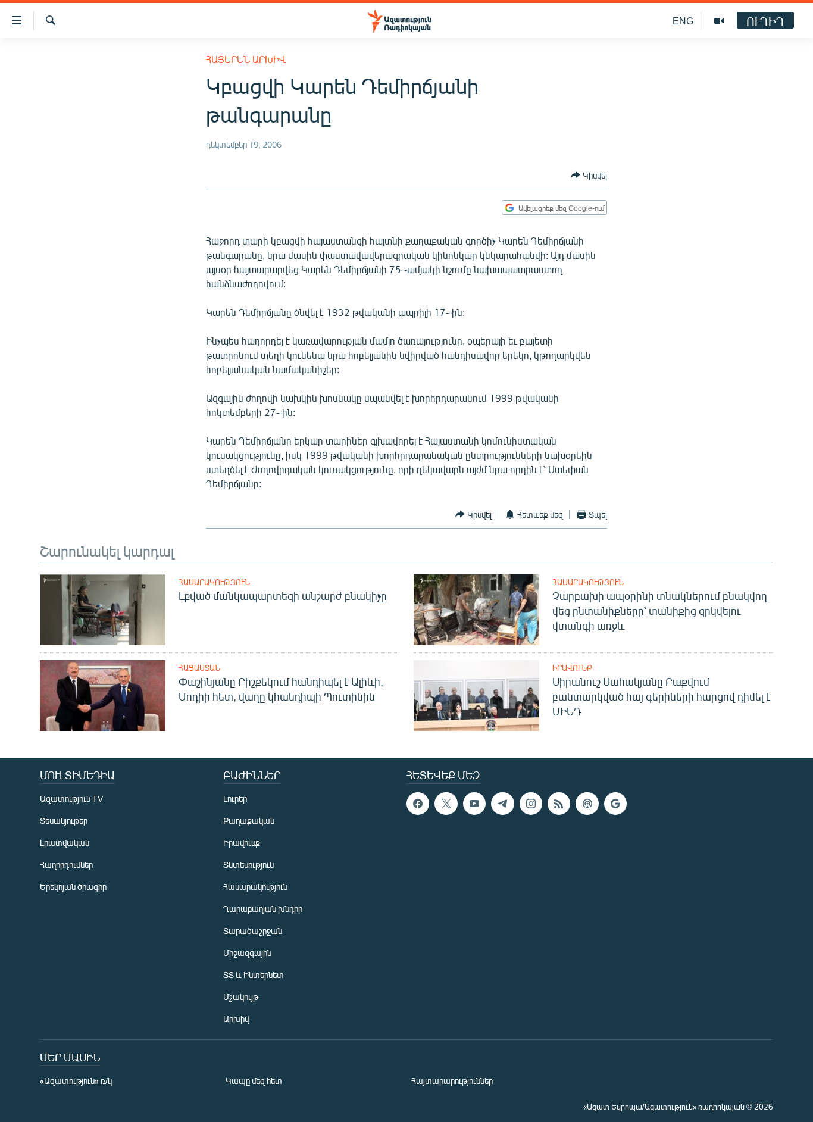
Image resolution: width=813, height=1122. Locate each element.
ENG (683, 20)
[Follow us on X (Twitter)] (445, 803)
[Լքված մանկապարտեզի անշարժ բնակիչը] (102, 609)
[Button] (589, 175)
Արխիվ (236, 1019)
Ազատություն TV (71, 798)
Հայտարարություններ (452, 1081)
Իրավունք (572, 668)
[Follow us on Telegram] (502, 803)
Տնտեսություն (248, 865)
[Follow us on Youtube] (474, 803)
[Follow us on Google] (615, 803)
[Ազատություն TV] (719, 21)
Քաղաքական (248, 820)
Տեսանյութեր (63, 820)
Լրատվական (64, 842)
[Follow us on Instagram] (531, 803)
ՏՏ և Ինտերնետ (253, 975)
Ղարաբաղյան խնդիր (262, 909)
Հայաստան (199, 668)
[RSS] (559, 803)
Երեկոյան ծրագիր (73, 887)
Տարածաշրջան (252, 931)
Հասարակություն (214, 582)
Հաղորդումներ (66, 865)
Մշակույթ (240, 997)
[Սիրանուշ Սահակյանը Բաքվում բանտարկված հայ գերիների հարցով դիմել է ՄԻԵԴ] (476, 695)
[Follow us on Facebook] (417, 803)
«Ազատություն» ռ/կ (76, 1081)
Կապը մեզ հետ (254, 1081)
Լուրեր (235, 798)
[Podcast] (587, 803)
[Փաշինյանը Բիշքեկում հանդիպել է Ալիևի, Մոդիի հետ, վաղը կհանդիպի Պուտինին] (102, 695)
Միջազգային (247, 953)
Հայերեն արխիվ (246, 59)
